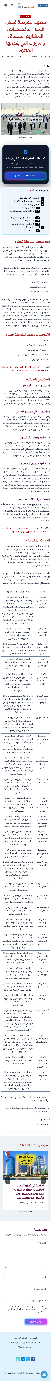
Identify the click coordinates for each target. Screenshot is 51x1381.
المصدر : (33, 230)
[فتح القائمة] (5, 5)
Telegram (43, 5)
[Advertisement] (25, 292)
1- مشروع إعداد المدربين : (26, 207)
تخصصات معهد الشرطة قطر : (28, 201)
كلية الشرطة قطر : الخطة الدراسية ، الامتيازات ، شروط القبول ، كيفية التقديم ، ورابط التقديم (25, 421)
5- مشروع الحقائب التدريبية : (24, 224)
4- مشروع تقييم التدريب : (26, 220)
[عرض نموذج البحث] (12, 5)
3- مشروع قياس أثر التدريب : (24, 217)
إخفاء (30, 190)
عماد (41, 56)
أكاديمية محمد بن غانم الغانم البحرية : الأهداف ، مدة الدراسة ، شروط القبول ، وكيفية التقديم (25, 692)
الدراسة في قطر (25, 16)
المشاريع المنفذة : (33, 204)
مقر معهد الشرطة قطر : (31, 198)
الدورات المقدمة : (34, 227)
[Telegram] (44, 1375)
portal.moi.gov (43, 1341)
